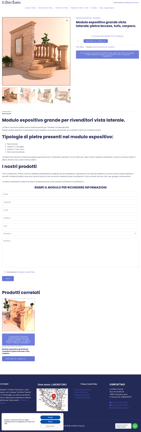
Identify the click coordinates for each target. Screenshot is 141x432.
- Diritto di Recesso (80, 392)
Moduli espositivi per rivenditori (88, 18)
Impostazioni (50, 426)
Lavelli (86, 8)
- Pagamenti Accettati (81, 395)
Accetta (50, 417)
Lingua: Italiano (109, 8)
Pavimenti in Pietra (62, 8)
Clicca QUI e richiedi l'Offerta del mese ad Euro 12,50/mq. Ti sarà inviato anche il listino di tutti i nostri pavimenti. (107, 54)
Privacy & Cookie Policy (26, 272)
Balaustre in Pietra (77, 8)
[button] (36, 8)
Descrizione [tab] (6, 113)
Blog (101, 8)
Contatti (94, 8)
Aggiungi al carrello (96, 41)
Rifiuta (50, 422)
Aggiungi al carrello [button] (16, 359)
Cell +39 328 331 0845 (119, 405)
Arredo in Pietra (30, 8)
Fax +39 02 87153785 (119, 402)
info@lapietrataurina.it (131, 2)
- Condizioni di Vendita (81, 397)
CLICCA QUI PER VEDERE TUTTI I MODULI (107, 36)
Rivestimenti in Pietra (46, 8)
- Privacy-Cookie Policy (81, 389)
